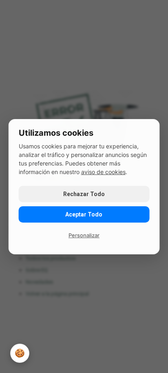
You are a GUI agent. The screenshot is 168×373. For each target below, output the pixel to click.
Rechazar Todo (84, 194)
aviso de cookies (103, 171)
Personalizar (84, 235)
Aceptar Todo (83, 214)
